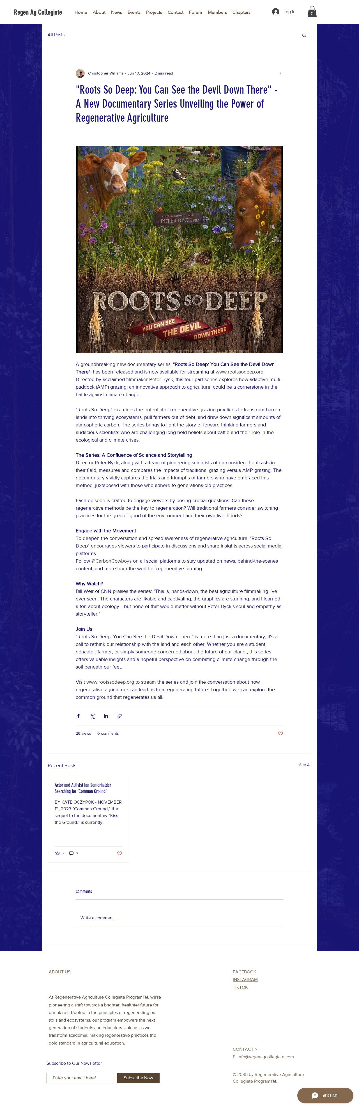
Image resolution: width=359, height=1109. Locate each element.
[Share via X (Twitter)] (92, 716)
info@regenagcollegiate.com (266, 1056)
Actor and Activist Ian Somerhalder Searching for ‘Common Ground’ (83, 788)
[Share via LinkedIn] (106, 716)
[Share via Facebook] (78, 716)
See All (305, 764)
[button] (312, 11)
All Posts (56, 34)
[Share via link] (119, 716)
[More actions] (280, 73)
